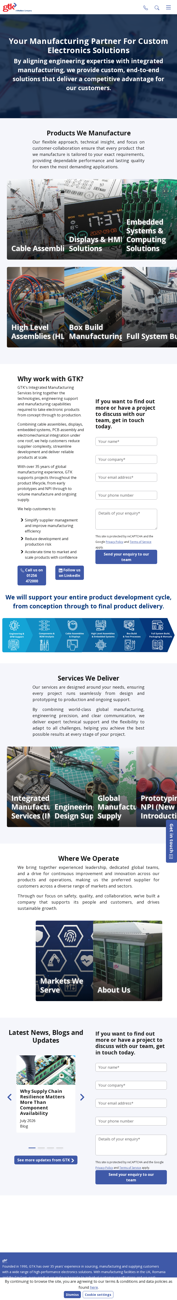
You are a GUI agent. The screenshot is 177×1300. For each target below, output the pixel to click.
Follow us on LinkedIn (69, 572)
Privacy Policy (114, 542)
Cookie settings (98, 1294)
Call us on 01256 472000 (33, 575)
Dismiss (72, 1294)
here (94, 1287)
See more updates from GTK (44, 1160)
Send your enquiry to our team (126, 557)
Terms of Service (140, 542)
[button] (157, 7)
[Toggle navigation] (168, 7)
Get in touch (171, 839)
